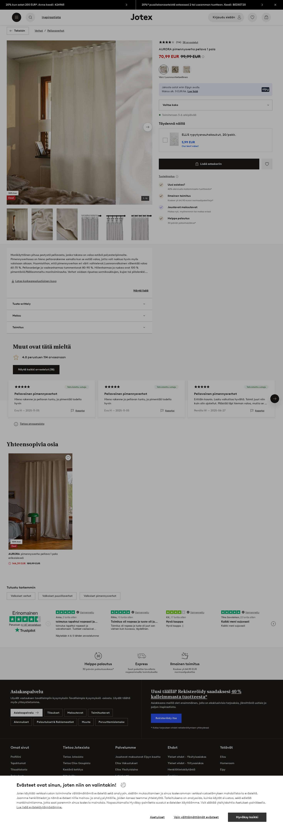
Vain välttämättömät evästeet (196, 817)
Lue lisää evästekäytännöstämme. (39, 807)
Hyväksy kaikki (247, 817)
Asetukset (157, 817)
